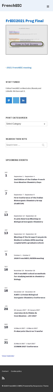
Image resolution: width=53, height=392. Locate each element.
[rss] (3, 379)
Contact (5, 371)
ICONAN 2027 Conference (26, 346)
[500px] (16, 100)
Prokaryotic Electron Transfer (28, 331)
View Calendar (8, 356)
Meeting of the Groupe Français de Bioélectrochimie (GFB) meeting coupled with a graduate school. (30, 240)
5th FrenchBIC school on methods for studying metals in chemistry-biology (29, 276)
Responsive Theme (40, 386)
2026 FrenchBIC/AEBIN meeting (29, 258)
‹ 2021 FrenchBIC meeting (18, 67)
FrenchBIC (12, 5)
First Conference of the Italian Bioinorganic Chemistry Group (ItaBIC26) (28, 201)
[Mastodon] (9, 100)
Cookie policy (16, 371)
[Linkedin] (23, 100)
